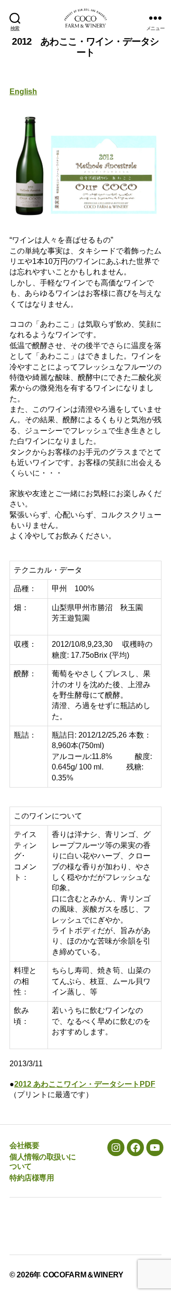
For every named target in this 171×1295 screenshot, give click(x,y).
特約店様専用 (32, 1178)
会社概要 (24, 1145)
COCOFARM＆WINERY (83, 1275)
